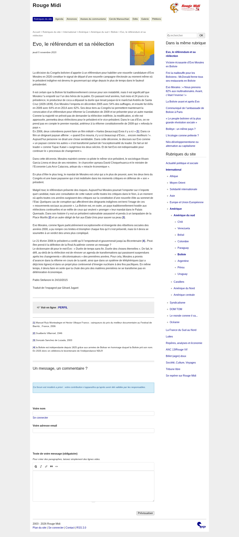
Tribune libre (173, 369)
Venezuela (184, 228)
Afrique (174, 176)
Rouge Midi (47, 5)
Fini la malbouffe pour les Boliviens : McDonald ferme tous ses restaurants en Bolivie (184, 77)
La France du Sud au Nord (181, 330)
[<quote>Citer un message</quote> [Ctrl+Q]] (51, 466)
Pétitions (156, 19)
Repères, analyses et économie (184, 343)
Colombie (183, 241)
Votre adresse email (45, 425)
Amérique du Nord (184, 288)
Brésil (181, 234)
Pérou (181, 267)
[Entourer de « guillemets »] (56, 466)
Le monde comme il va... (184, 315)
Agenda (59, 19)
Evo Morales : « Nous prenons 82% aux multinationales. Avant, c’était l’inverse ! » (184, 91)
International (69, 32)
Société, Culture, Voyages (181, 362)
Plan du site (39, 527)
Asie (172, 195)
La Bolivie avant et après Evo (182, 101)
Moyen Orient (177, 182)
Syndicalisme (177, 302)
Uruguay (182, 274)
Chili (180, 221)
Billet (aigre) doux (176, 356)
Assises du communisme (93, 19)
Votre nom (39, 408)
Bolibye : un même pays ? (181, 129)
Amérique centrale (184, 294)
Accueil (36, 32)
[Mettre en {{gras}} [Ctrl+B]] (35, 466)
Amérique (83, 32)
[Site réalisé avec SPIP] (201, 525)
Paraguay (183, 248)
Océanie (174, 322)
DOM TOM (176, 309)
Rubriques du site (43, 19)
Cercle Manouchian (119, 19)
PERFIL (63, 307)
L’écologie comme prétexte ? (182, 135)
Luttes (169, 336)
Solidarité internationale (183, 189)
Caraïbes (179, 281)
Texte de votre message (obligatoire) (55, 453)
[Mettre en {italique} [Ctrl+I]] (41, 466)
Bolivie (114, 32)
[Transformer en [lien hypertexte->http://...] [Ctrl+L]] (46, 466)
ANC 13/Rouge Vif (176, 349)
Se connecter (40, 417)
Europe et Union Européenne (187, 202)
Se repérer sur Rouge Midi (181, 375)
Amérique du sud (99, 32)
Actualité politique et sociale (182, 163)
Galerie (145, 19)
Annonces (72, 19)
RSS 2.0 (81, 527)
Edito (135, 19)
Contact (70, 527)
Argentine (183, 261)
